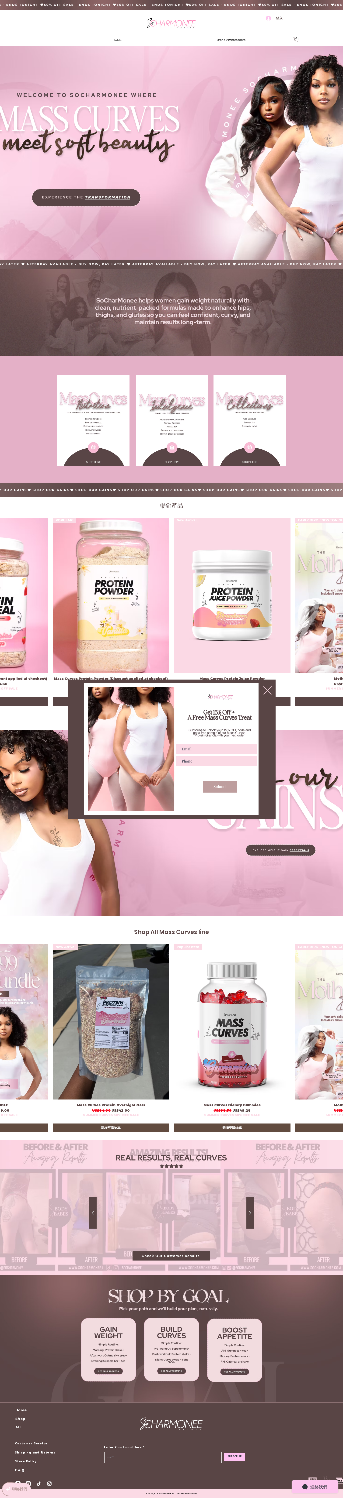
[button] (267, 690)
